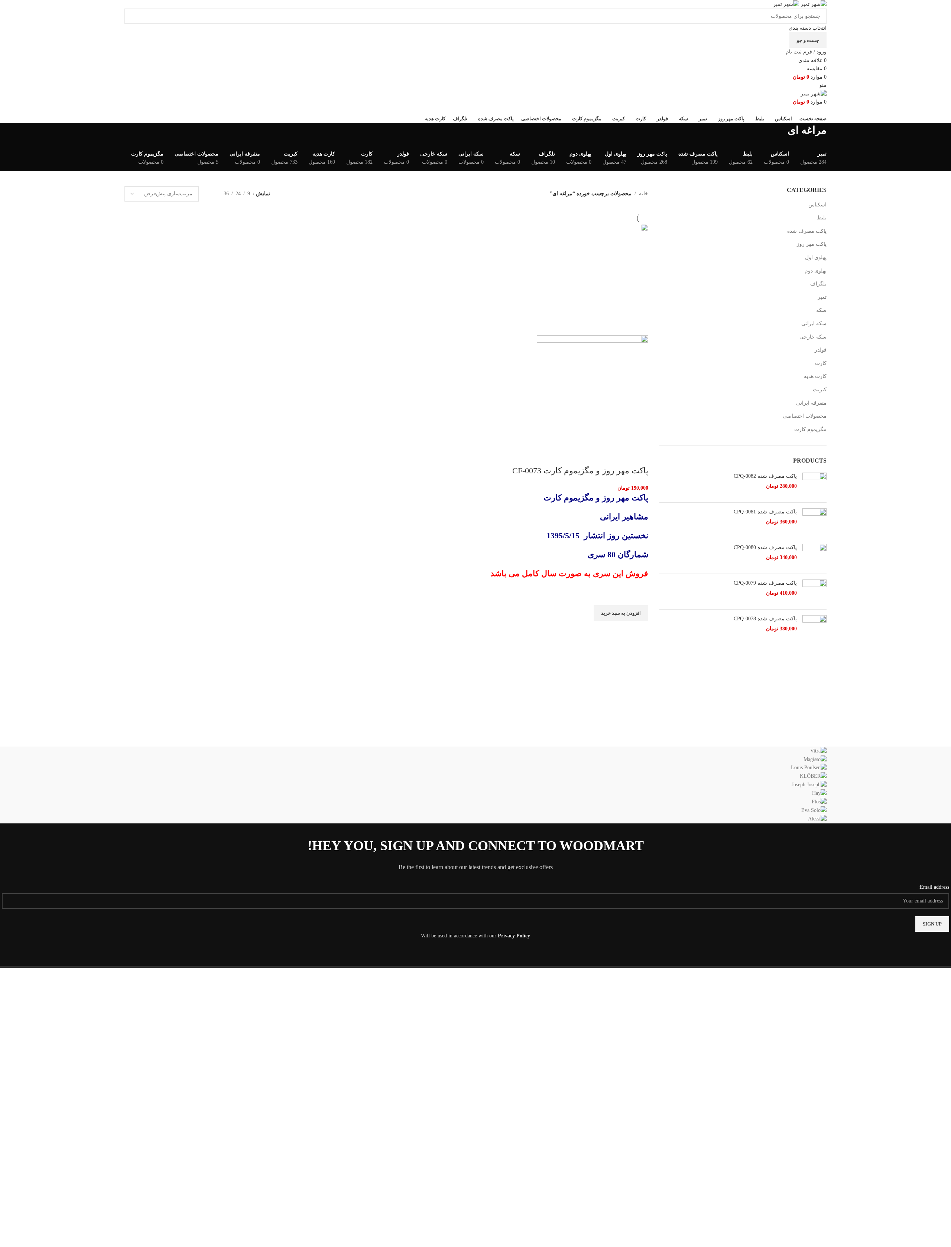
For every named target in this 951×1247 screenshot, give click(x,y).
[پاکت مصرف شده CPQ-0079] (814, 592)
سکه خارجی (813, 337)
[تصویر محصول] (592, 390)
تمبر (822, 297)
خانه (643, 193)
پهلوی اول (816, 257)
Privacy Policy (514, 935)
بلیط (822, 218)
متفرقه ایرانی (811, 403)
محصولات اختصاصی (805, 416)
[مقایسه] (639, 456)
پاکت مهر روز (812, 244)
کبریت (820, 389)
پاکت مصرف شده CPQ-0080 (765, 547)
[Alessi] (475, 785)
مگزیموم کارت (810, 429)
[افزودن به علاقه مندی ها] (639, 596)
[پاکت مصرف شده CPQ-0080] (814, 556)
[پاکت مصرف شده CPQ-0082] (814, 485)
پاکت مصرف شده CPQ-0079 (765, 583)
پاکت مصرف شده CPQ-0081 (765, 512)
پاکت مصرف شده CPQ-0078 (765, 618)
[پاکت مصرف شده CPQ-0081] (814, 520)
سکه (821, 310)
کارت (821, 363)
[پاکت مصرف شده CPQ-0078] (814, 627)
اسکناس (817, 205)
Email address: (933, 887)
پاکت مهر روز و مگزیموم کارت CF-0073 (580, 470)
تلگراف (818, 284)
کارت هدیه (815, 376)
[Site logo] (813, 4)
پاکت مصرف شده (807, 231)
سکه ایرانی (814, 323)
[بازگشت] (836, 134)
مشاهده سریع (639, 630)
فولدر (821, 350)
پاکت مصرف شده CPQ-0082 (765, 476)
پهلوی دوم (816, 271)
